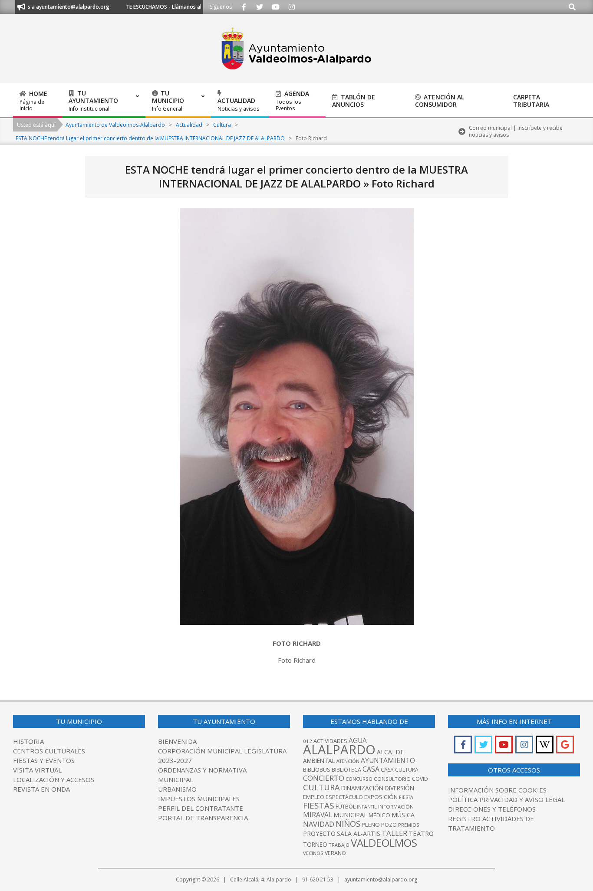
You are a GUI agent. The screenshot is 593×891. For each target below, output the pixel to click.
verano (335, 853)
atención (347, 761)
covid (420, 779)
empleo (313, 797)
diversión (399, 788)
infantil (367, 806)
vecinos (313, 853)
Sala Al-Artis (358, 833)
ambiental (319, 760)
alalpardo (339, 749)
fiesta (406, 797)
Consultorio (392, 779)
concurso (359, 779)
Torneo (315, 844)
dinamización (362, 788)
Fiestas (318, 805)
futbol (346, 806)
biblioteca (346, 769)
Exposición (381, 797)
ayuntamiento (388, 760)
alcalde (390, 752)
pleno (371, 825)
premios (408, 825)
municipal (350, 814)
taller (394, 833)
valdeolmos (384, 842)
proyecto (319, 833)
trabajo (339, 845)
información (396, 806)
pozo (389, 825)
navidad (318, 824)
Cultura (321, 787)
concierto (323, 778)
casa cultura (399, 769)
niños (348, 823)
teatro (421, 833)
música (403, 815)
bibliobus (316, 769)
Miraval (317, 814)
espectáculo (344, 797)
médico (379, 815)
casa (370, 769)
